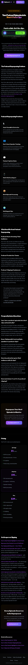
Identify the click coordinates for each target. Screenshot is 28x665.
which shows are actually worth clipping (11, 582)
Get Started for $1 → (14, 624)
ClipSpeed (7, 2)
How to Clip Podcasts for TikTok (9, 640)
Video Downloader (17, 657)
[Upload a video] (5, 33)
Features (9, 657)
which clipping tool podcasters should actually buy (13, 572)
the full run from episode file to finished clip (12, 592)
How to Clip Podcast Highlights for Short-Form (12, 540)
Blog (24, 657)
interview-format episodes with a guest (10, 548)
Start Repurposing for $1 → (14, 55)
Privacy (16, 660)
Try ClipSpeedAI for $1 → (14, 422)
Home (4, 657)
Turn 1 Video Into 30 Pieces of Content (10, 648)
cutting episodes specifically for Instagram (11, 555)
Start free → (20, 2)
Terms (11, 660)
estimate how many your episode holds (17, 45)
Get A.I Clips (20, 33)
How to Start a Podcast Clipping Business (11, 642)
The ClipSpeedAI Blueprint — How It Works (11, 546)
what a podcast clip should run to (9, 561)
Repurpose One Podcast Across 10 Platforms (12, 543)
